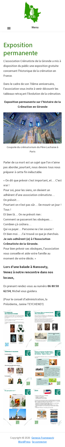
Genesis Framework (43, 437)
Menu (35, 27)
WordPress (24, 441)
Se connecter (39, 441)
